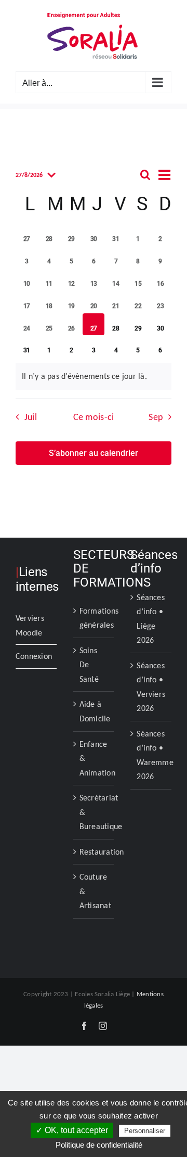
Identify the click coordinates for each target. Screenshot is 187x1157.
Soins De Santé (89, 664)
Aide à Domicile (94, 711)
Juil (30, 417)
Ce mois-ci (93, 417)
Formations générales (94, 618)
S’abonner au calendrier (93, 453)
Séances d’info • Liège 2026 (151, 618)
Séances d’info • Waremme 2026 (151, 755)
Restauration (94, 852)
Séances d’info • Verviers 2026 (151, 687)
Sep (156, 417)
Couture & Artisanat (94, 891)
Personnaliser (144, 1131)
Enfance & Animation (94, 758)
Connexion (34, 656)
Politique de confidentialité (99, 1144)
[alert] (93, 376)
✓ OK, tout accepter (72, 1130)
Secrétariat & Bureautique (94, 812)
